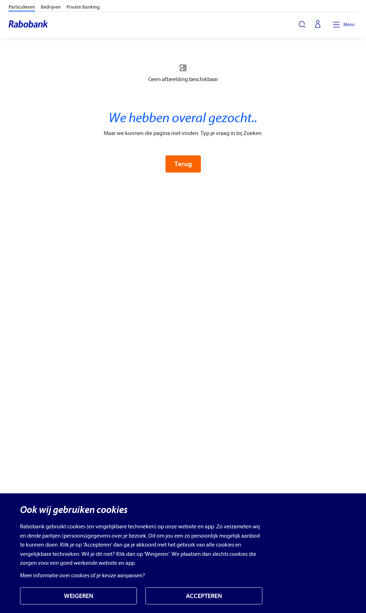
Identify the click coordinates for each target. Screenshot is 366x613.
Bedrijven (51, 7)
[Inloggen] (318, 24)
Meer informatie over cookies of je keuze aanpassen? (82, 575)
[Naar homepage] (28, 24)
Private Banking (83, 7)
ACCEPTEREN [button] (204, 596)
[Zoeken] (302, 24)
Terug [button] (183, 164)
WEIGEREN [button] (78, 596)
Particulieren (22, 7)
